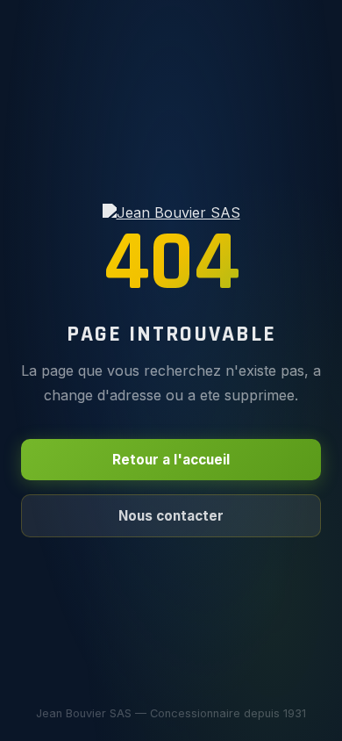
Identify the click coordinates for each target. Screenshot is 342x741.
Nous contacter (171, 515)
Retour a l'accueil (171, 459)
